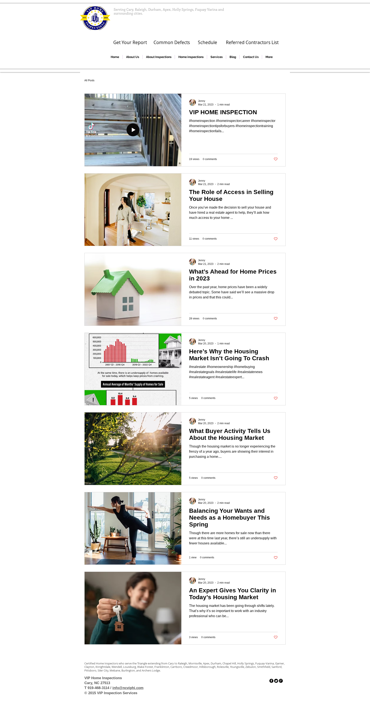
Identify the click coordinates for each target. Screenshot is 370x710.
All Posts (89, 80)
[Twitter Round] (276, 681)
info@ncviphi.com (127, 688)
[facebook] (271, 681)
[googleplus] (281, 681)
